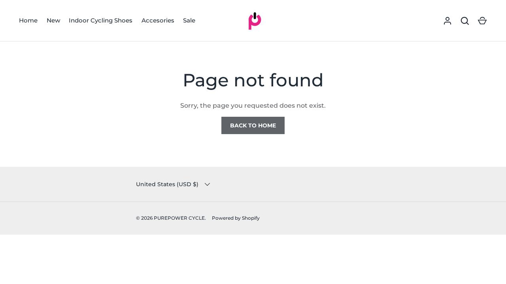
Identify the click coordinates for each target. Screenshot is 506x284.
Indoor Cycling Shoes (100, 20)
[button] (482, 21)
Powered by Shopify (236, 218)
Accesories (158, 20)
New (53, 20)
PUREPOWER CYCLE (179, 218)
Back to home (253, 125)
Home (28, 20)
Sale (189, 20)
